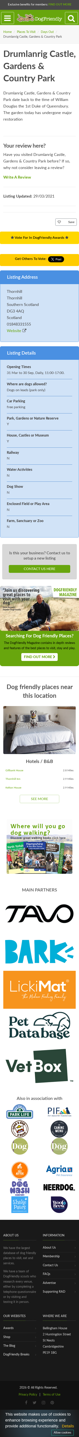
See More (39, 799)
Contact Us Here (39, 569)
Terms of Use (51, 1394)
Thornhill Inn (12, 779)
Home (7, 32)
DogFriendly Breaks (16, 1354)
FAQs (46, 1274)
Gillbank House (14, 770)
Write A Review (17, 177)
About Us (49, 1247)
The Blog (9, 1345)
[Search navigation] (71, 18)
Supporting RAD (54, 1291)
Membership (51, 1256)
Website (14, 331)
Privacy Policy (28, 1394)
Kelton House (13, 787)
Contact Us (50, 1265)
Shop (6, 1337)
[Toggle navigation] (7, 18)
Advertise (49, 1283)
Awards (8, 1328)
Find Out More (59, 4)
